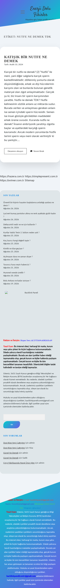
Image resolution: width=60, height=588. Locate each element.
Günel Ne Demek (10, 453)
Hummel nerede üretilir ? (14, 273)
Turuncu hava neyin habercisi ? (16, 265)
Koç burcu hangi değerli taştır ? (16, 241)
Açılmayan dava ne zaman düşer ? (18, 257)
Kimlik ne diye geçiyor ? (13, 249)
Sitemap (29, 180)
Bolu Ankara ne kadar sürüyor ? (17, 281)
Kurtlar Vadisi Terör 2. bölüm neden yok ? (21, 233)
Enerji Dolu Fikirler (40, 11)
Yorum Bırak (38, 151)
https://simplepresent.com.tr (41, 176)
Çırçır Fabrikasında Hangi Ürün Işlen (19, 463)
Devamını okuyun (17, 152)
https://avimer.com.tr (12, 180)
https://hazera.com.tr (12, 176)
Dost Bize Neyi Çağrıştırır (14, 443)
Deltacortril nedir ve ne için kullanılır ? (19, 225)
